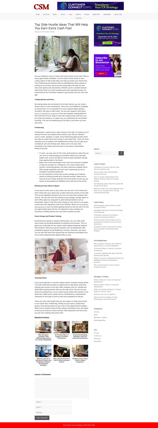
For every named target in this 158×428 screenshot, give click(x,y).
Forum (86, 14)
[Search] (121, 153)
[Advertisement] (107, 112)
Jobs (70, 14)
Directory (96, 14)
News (55, 14)
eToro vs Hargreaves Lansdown (46, 113)
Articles (46, 14)
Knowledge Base (99, 320)
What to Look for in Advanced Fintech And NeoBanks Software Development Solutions (109, 260)
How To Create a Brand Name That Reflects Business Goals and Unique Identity (106, 179)
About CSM (118, 14)
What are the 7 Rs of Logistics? (104, 294)
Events (78, 14)
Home (38, 14)
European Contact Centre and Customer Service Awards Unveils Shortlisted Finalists (108, 229)
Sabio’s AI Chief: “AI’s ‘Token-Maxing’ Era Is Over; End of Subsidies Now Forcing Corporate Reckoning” (108, 191)
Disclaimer (97, 341)
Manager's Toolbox (100, 317)
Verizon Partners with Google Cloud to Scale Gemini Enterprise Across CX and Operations (107, 222)
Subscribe (107, 14)
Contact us (97, 336)
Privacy (96, 333)
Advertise (97, 338)
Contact (79, 18)
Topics (62, 14)
